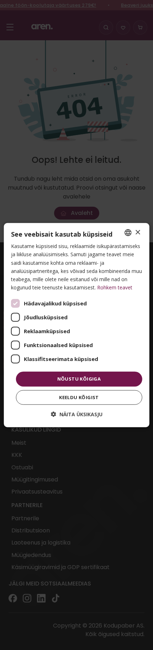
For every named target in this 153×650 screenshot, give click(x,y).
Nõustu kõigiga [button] (79, 379)
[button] (76, 414)
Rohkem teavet (114, 287)
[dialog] (76, 325)
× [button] (137, 232)
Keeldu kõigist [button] (79, 397)
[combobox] (127, 232)
